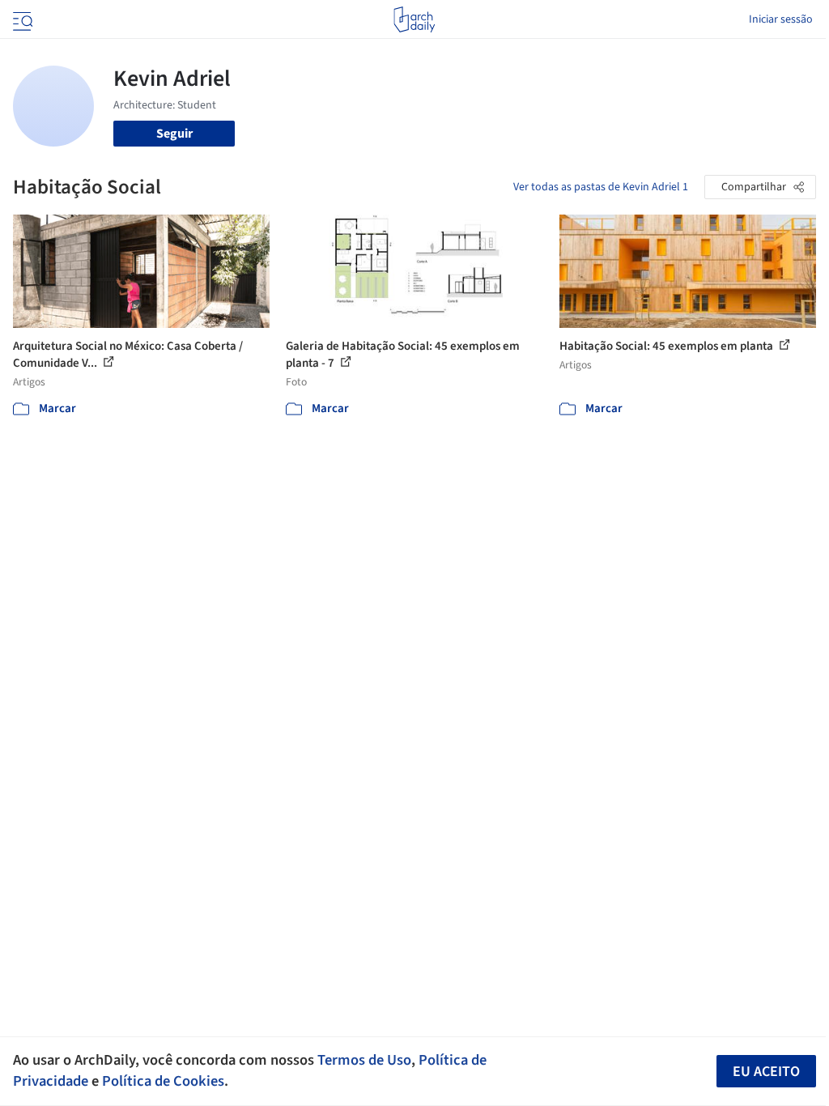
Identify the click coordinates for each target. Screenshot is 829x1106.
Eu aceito (766, 1071)
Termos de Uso (364, 1059)
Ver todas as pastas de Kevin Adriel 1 (600, 187)
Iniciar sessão (781, 19)
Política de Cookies (163, 1080)
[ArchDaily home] (414, 19)
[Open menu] (21, 19)
